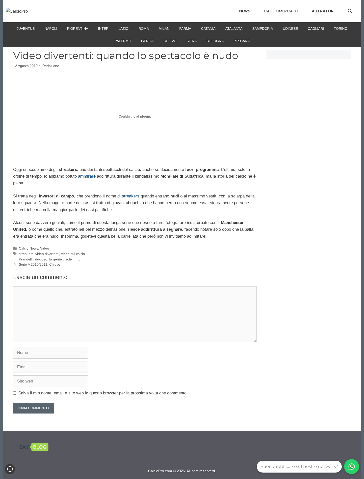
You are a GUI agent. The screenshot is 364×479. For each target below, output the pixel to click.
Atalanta (233, 29)
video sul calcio (73, 254)
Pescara (242, 41)
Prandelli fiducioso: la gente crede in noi (50, 259)
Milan (164, 29)
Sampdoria (262, 29)
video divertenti (47, 254)
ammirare (87, 176)
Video (44, 248)
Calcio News (28, 248)
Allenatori (323, 11)
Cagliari (316, 29)
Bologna (215, 41)
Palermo (123, 41)
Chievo (170, 41)
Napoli (51, 29)
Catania (208, 29)
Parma (185, 29)
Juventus (26, 29)
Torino (340, 29)
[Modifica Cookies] (10, 469)
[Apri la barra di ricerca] (350, 11)
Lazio (123, 29)
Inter (103, 29)
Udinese (290, 29)
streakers (130, 196)
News (244, 11)
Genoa (147, 41)
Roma (143, 29)
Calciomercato (281, 11)
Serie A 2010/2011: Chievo (39, 264)
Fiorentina (77, 29)
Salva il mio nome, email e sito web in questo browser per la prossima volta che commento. (103, 393)
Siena (191, 41)
